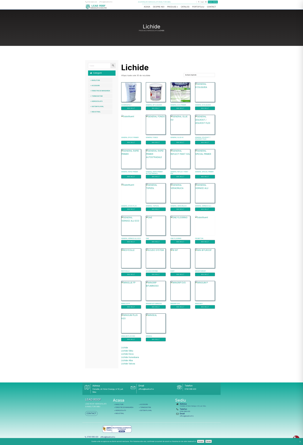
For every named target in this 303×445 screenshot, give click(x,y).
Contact (211, 7)
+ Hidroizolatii (96, 101)
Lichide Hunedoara (130, 357)
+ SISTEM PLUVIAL (97, 106)
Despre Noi (158, 7)
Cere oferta (213, 2)
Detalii (208, 441)
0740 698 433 (190, 389)
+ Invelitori (95, 80)
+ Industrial (95, 112)
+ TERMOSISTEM (96, 96)
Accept (200, 441)
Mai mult (131, 108)
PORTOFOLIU (198, 7)
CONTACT (91, 413)
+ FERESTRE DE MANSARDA (100, 91)
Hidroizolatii (152, 30)
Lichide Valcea (128, 363)
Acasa (147, 7)
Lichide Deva (127, 354)
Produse (171, 7)
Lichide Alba (127, 360)
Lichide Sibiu (127, 351)
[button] (102, 73)
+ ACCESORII (95, 85)
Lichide (124, 347)
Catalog (185, 7)
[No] (300, 441)
